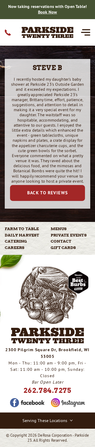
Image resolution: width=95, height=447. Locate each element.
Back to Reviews (47, 193)
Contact (61, 241)
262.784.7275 (47, 390)
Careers (14, 247)
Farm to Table (22, 228)
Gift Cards (63, 247)
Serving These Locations (45, 420)
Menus (58, 228)
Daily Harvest (22, 235)
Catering (16, 241)
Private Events (69, 235)
